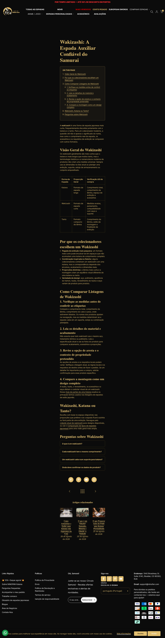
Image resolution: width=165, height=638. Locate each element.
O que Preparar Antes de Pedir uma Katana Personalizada (99, 525)
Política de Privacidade (44, 580)
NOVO (60, 9)
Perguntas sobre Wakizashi (76, 114)
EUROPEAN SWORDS (118, 9)
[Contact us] (5, 633)
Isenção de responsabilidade (47, 599)
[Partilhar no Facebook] (70, 479)
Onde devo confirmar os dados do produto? (81, 467)
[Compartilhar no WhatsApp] (94, 479)
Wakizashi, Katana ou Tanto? (77, 111)
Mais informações (124, 633)
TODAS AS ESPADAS (35, 9)
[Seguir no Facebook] (103, 578)
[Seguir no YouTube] (120, 578)
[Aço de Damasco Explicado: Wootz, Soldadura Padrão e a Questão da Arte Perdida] (95, 491)
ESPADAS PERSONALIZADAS (59, 14)
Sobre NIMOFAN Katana (12, 584)
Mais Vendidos (83, 9)
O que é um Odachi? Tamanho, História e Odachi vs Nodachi (82, 527)
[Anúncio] (82, 2)
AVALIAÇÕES (100, 14)
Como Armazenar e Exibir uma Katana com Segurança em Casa (66, 527)
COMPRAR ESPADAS (139, 9)
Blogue (5, 604)
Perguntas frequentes (11, 588)
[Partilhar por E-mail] (86, 479)
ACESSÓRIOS (83, 14)
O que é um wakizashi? (72, 444)
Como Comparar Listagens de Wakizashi (82, 84)
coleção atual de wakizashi (71, 423)
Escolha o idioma (109, 585)
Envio (37, 584)
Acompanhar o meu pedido (13, 592)
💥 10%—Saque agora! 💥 (13, 580)
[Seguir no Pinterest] (115, 578)
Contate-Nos (7, 612)
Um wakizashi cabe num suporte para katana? (82, 459)
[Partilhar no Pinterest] (78, 479)
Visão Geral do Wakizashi (75, 74)
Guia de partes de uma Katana (78, 392)
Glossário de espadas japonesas (15, 600)
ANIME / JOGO (34, 14)
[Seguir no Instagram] (109, 578)
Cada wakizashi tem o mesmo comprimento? (82, 451)
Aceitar (154, 634)
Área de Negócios (9, 608)
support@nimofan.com (149, 584)
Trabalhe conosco (9, 596)
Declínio (140, 634)
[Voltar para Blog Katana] (82, 491)
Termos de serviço (42, 595)
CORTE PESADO (100, 9)
